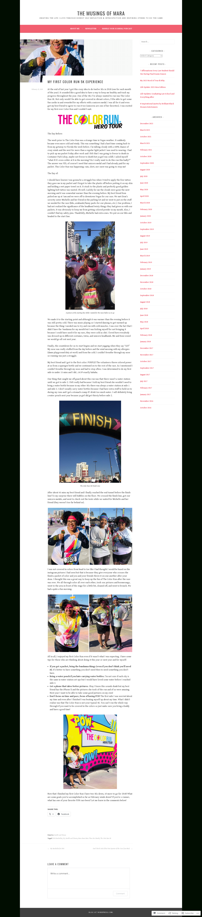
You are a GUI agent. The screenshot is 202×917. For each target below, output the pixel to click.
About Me (74, 29)
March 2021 (145, 143)
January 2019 (145, 269)
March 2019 (145, 256)
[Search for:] (157, 42)
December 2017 (146, 348)
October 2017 (145, 361)
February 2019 (146, 262)
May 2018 (144, 322)
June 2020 (144, 183)
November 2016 (146, 401)
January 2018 (145, 342)
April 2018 (144, 328)
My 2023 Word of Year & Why (152, 81)
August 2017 (145, 375)
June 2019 (144, 249)
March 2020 (145, 203)
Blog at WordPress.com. (101, 912)
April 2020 (144, 196)
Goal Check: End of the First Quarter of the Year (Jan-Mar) (111, 848)
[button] (68, 536)
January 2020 (145, 216)
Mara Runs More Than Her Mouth (88, 838)
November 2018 (146, 282)
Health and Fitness (60, 835)
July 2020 (143, 176)
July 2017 (143, 381)
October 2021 (145, 137)
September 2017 (147, 368)
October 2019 (145, 223)
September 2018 (147, 295)
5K (64, 838)
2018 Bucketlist (57, 838)
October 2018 (145, 289)
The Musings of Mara (101, 13)
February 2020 (146, 209)
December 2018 (146, 276)
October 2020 (145, 156)
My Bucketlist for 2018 (57, 848)
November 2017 (146, 355)
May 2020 (144, 190)
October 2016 (145, 408)
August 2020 (145, 170)
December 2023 (146, 124)
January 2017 (145, 394)
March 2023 (145, 130)
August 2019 (145, 236)
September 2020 (147, 163)
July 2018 (143, 309)
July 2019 (143, 242)
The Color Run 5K (105, 838)
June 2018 (144, 315)
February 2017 (146, 388)
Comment (120, 893)
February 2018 (146, 335)
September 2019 (147, 229)
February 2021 (146, 150)
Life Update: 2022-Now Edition (153, 87)
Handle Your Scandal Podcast (117, 29)
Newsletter (90, 29)
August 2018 (145, 302)
